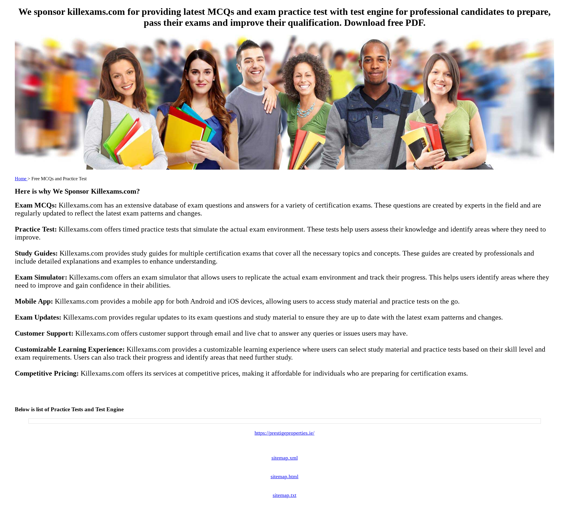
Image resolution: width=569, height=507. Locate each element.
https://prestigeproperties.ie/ (284, 433)
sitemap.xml (284, 458)
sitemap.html (284, 476)
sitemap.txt (284, 495)
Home (21, 178)
